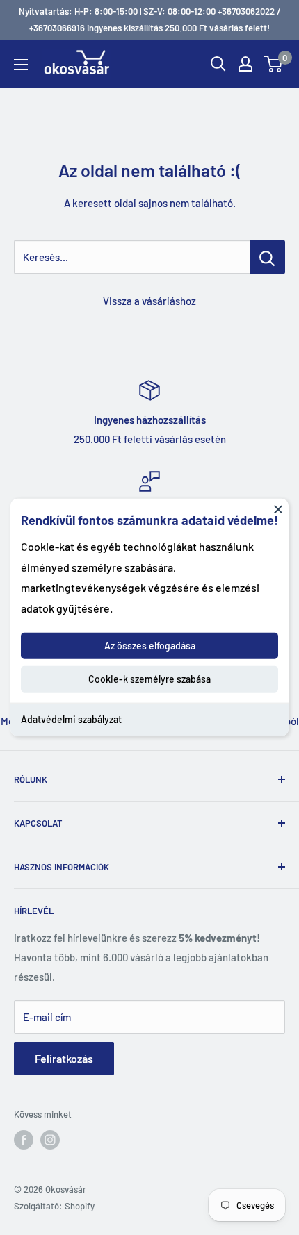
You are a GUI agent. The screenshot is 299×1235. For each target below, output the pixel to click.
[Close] (278, 509)
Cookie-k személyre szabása (149, 679)
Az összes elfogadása (149, 646)
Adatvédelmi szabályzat (71, 719)
